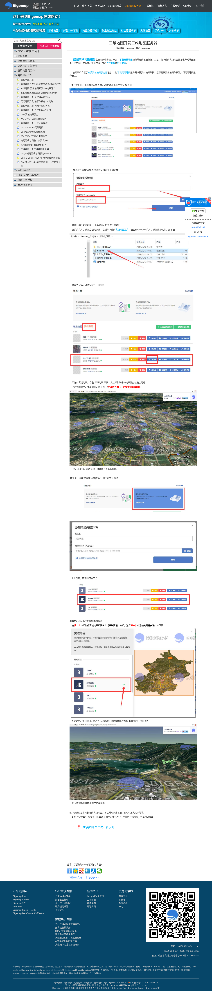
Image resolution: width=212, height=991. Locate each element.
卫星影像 (22, 56)
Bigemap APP (19, 903)
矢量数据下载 (90, 30)
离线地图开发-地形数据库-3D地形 (37, 101)
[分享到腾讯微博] (87, 871)
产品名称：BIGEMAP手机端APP (115, 985)
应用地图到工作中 (27, 70)
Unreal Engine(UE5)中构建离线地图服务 (40, 158)
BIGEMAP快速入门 (28, 51)
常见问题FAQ (40, 24)
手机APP (160, 30)
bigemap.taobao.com (198, 236)
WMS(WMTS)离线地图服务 (34, 136)
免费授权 (199, 211)
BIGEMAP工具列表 (28, 175)
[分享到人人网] (93, 871)
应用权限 (88, 983)
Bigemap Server (21, 899)
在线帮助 (175, 5)
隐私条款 (68, 983)
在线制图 (149, 5)
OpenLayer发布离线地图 (33, 132)
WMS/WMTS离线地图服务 (33, 119)
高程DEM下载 (70, 30)
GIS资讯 (187, 5)
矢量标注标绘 (109, 30)
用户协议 (58, 983)
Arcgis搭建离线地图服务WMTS (36, 153)
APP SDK (17, 906)
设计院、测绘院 (62, 903)
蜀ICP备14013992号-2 (115, 983)
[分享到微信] (99, 871)
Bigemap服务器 (133, 5)
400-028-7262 (198, 227)
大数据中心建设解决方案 (67, 944)
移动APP (100, 5)
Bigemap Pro (25, 184)
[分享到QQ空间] (75, 871)
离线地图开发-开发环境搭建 (34, 123)
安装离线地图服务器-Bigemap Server (39, 93)
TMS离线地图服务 (29, 114)
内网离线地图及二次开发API (34, 140)
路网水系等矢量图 (27, 65)
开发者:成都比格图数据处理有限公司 (82, 985)
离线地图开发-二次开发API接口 (36, 110)
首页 (76, 5)
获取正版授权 (25, 180)
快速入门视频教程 (49, 46)
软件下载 (87, 5)
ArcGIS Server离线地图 (32, 127)
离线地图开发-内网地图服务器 (35, 106)
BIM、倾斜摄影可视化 (66, 931)
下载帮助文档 (24, 46)
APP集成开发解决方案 (66, 941)
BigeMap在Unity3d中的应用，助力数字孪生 (41, 164)
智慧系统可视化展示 (65, 934)
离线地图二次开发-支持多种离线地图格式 (41, 84)
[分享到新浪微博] (81, 871)
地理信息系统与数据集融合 (68, 937)
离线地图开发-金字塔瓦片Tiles (35, 97)
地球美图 (91, 903)
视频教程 (162, 5)
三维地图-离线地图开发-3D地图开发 (38, 88)
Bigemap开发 (115, 5)
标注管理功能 (128, 30)
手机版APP (24, 170)
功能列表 (78, 983)
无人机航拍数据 (62, 927)
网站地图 (98, 983)
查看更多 (59, 910)
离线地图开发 (25, 75)
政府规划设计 (61, 906)
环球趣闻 (91, 906)
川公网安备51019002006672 (144, 983)
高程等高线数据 (26, 61)
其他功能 (174, 30)
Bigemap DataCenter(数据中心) (28, 913)
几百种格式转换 (62, 896)
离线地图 (145, 30)
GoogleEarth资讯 (95, 896)
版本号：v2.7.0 (139, 985)
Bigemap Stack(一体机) (24, 910)
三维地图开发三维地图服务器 (35, 149)
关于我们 (200, 5)
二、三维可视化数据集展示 (68, 924)
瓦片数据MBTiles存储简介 (33, 145)
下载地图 (53, 30)
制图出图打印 (61, 899)
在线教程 (123, 899)
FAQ (121, 906)
